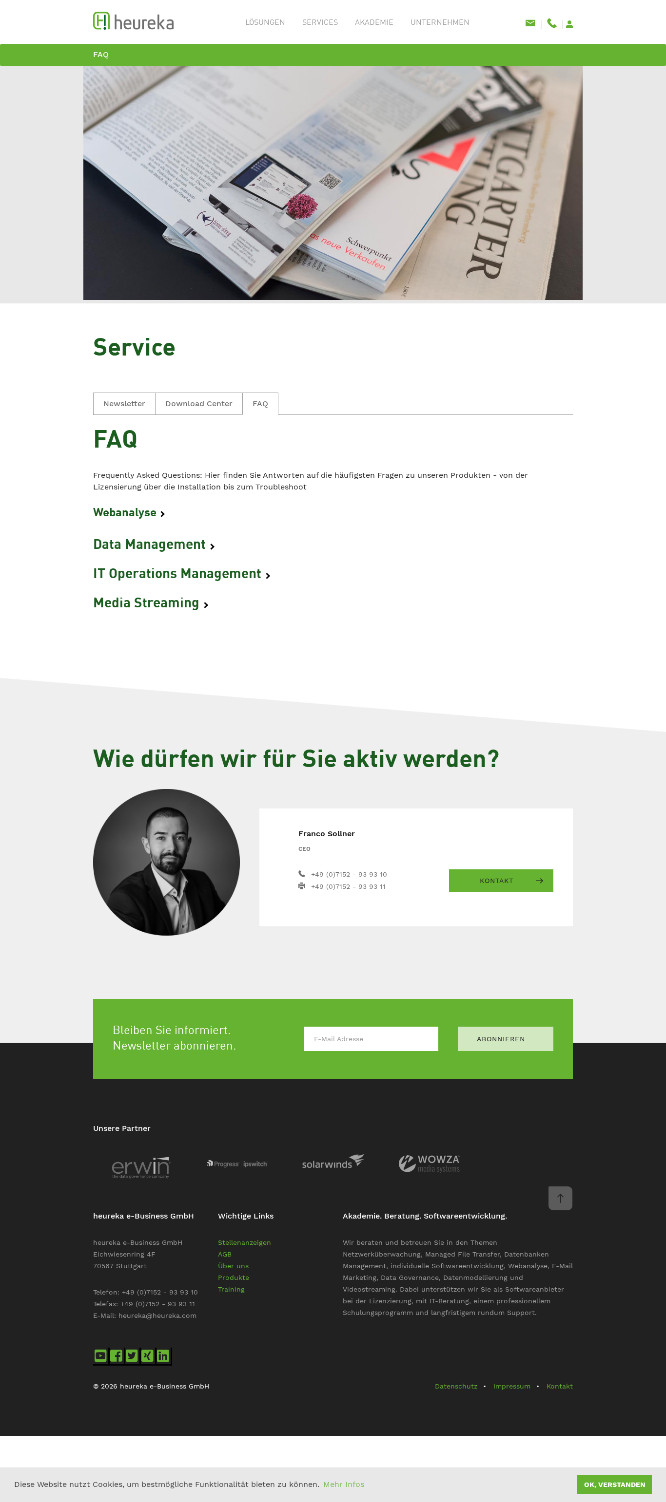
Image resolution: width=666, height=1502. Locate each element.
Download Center (199, 403)
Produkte (233, 1277)
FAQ (101, 54)
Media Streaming (148, 604)
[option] (333, 184)
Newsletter (124, 403)
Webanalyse (126, 513)
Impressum (511, 1386)
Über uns (233, 1266)
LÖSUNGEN (265, 23)
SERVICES (320, 23)
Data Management (151, 545)
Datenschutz (456, 1386)
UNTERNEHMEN (440, 23)
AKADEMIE (374, 23)
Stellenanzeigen (244, 1242)
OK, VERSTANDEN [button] (615, 1484)
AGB (225, 1254)
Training (231, 1289)
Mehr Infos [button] (343, 1484)
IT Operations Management (179, 575)
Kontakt (496, 880)
